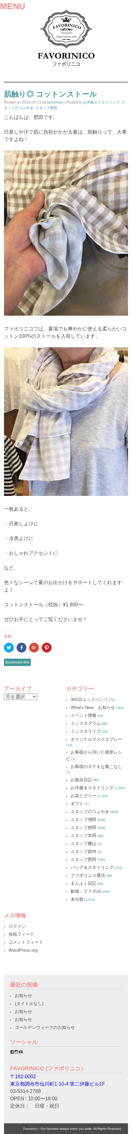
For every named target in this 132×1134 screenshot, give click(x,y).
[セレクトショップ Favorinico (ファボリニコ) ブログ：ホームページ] (66, 68)
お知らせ (23, 995)
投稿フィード (21, 934)
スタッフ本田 (83, 835)
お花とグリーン (86, 795)
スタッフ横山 (83, 843)
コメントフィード (26, 942)
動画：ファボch (86, 891)
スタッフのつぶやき (90, 811)
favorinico (55, 102)
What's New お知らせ (93, 707)
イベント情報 (83, 715)
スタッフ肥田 (46, 108)
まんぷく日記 (83, 883)
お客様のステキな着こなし (96, 766)
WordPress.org (23, 950)
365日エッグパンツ (89, 699)
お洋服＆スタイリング (101, 102)
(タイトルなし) (29, 1003)
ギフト (77, 803)
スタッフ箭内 (83, 851)
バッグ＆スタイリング (92, 867)
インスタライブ (86, 731)
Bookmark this (17, 662)
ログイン (17, 926)
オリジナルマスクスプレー (96, 739)
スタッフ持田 (83, 827)
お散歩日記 (81, 779)
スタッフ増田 (83, 819)
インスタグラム (86, 723)
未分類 (77, 899)
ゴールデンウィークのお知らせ (45, 1027)
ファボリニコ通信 (88, 875)
